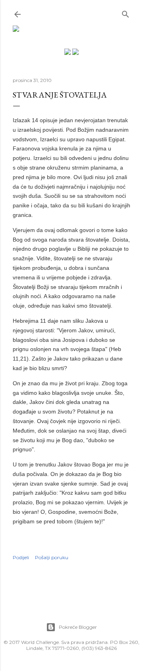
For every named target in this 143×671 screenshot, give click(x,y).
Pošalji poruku (51, 557)
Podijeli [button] (21, 557)
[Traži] (125, 12)
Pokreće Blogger (78, 627)
